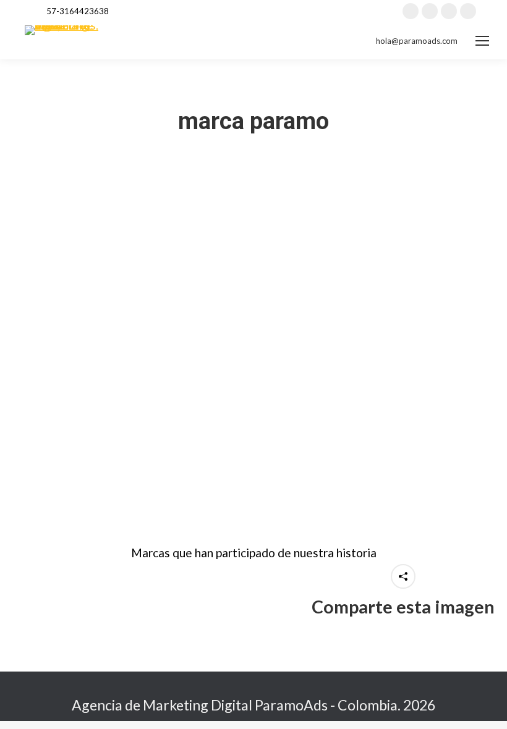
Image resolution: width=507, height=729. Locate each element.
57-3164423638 (77, 11)
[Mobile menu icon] (482, 40)
